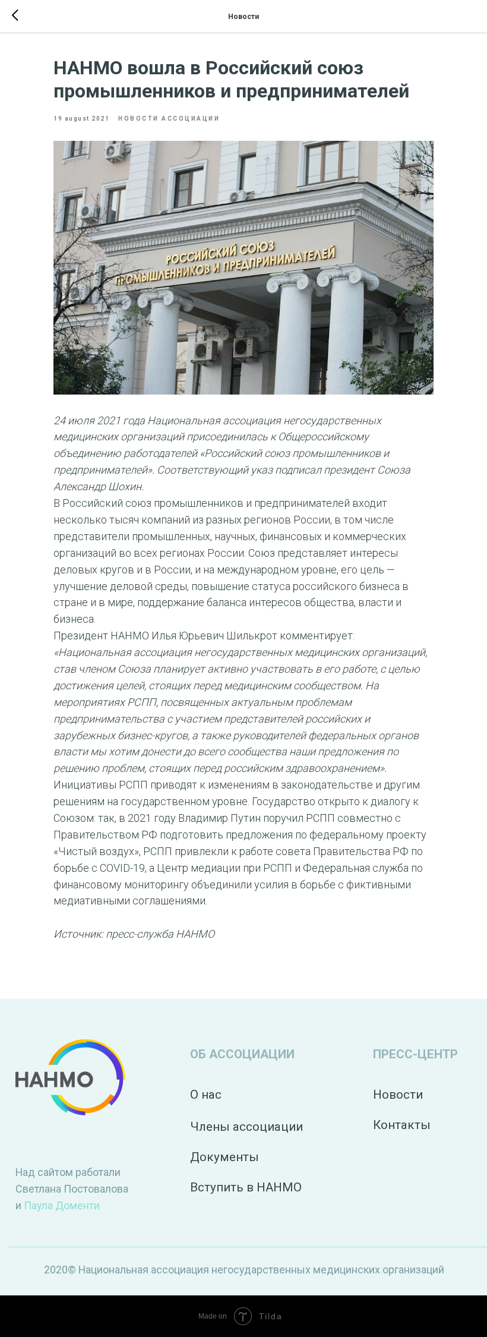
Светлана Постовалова (71, 1189)
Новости (398, 1094)
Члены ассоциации (246, 1127)
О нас (206, 1094)
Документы (224, 1157)
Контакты (402, 1125)
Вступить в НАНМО (246, 1187)
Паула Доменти (62, 1205)
